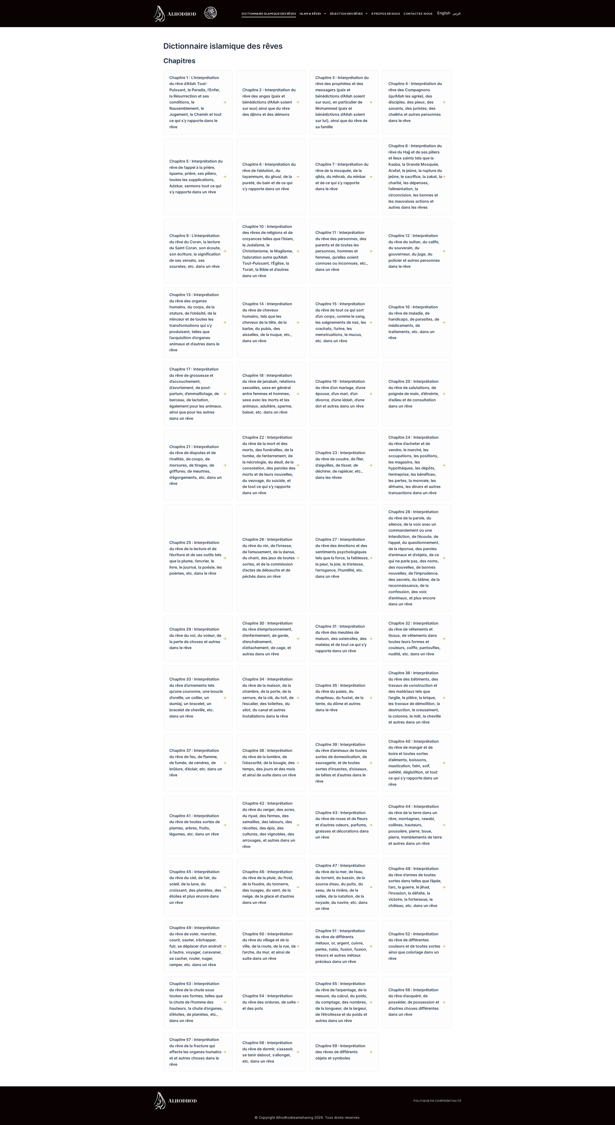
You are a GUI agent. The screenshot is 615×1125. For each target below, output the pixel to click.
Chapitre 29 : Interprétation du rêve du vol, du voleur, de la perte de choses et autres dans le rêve (198, 638)
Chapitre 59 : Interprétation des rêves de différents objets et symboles (344, 1051)
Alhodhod (182, 13)
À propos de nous (385, 13)
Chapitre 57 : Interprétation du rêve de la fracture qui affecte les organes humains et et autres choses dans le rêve (198, 1051)
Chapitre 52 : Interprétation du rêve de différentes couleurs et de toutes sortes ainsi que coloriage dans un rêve (417, 946)
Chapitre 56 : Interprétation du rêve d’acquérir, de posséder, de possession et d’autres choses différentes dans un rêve (417, 1002)
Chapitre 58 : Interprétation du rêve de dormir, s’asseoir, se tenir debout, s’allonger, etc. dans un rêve (271, 1052)
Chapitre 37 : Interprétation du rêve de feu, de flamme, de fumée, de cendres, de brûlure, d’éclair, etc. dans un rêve (198, 762)
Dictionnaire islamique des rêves (269, 13)
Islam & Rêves (310, 13)
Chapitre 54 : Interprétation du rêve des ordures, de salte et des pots (271, 1001)
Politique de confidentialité (437, 1100)
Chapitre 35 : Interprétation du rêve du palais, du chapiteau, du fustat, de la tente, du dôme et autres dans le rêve (344, 697)
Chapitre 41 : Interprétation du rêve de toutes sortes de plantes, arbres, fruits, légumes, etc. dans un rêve (198, 825)
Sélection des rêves (346, 13)
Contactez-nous (418, 13)
